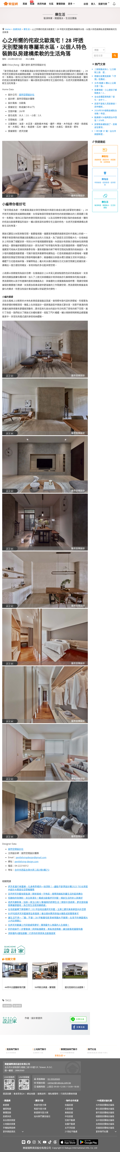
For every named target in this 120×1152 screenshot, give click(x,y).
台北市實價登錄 (67, 1053)
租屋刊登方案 (40, 1108)
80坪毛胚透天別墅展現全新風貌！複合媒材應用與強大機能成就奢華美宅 (43, 913)
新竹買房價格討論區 (105, 1112)
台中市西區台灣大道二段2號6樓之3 (32, 869)
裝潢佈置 (17, 1005)
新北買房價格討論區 (105, 1108)
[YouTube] (44, 1142)
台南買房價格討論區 (105, 1123)
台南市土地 (38, 1053)
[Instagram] (34, 1142)
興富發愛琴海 (93, 1056)
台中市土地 (38, 1056)
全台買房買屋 (9, 1120)
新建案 (6, 1104)
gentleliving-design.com (26, 861)
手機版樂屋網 (9, 1127)
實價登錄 (7, 1112)
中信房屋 (69, 1116)
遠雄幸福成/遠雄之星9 (97, 1053)
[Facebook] (29, 1142)
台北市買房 (11, 1053)
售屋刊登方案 (40, 1104)
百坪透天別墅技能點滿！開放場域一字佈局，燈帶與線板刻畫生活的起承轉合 (45, 893)
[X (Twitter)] (39, 1142)
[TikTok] (50, 1142)
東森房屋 (69, 1112)
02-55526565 (54, 1079)
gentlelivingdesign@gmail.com (31, 857)
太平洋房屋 (70, 1127)
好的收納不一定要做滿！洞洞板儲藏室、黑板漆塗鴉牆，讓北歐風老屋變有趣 (45, 929)
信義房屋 (69, 1104)
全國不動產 (70, 1123)
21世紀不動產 (71, 1131)
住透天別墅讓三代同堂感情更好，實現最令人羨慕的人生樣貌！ (39, 924)
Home (8, 29)
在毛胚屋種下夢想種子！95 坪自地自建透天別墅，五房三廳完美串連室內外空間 (47, 909)
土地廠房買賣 (9, 1123)
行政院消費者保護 (69, 1094)
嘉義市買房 (11, 1056)
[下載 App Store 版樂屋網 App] (68, 1142)
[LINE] (23, 1142)
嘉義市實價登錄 (67, 1056)
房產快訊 (17, 29)
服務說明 (41, 1094)
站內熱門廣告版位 (42, 1116)
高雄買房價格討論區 (105, 1127)
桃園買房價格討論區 (105, 1116)
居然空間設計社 (26, 94)
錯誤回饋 (7, 1094)
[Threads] (55, 1142)
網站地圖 (31, 1094)
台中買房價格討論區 (105, 1120)
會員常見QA (19, 1094)
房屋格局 (7, 1005)
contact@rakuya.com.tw (59, 1082)
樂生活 (27, 29)
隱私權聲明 (53, 1094)
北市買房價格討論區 (105, 1104)
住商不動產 (70, 1120)
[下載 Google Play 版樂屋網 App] (88, 1142)
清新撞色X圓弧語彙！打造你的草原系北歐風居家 (31, 933)
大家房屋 (69, 1108)
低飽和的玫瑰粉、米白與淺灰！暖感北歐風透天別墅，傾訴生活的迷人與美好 (45, 897)
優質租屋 (7, 1108)
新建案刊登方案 (41, 1112)
